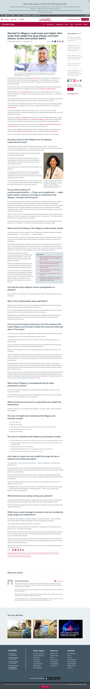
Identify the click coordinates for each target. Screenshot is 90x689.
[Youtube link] (74, 81)
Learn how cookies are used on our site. (77, 684)
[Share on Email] (62, 41)
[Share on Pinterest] (57, 41)
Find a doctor (36, 657)
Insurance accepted (38, 663)
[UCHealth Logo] (12, 650)
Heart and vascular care (35, 553)
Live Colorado (78, 24)
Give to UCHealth (71, 659)
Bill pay (18, 15)
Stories (66, 24)
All (44, 24)
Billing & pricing (37, 665)
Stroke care (11, 556)
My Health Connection (74, 19)
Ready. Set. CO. (36, 15)
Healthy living (59, 24)
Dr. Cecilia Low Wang (22, 92)
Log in (86, 19)
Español (87, 15)
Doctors (6, 19)
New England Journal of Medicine (23, 131)
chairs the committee (21, 117)
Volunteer (69, 657)
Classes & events (54, 655)
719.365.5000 (13, 663)
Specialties (14, 19)
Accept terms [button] (45, 686)
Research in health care (51, 553)
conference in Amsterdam (51, 131)
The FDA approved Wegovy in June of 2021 (41, 119)
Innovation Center (71, 661)
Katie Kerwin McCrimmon (15, 41)
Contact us (70, 667)
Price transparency (37, 667)
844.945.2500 (13, 668)
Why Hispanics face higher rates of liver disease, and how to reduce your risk (74, 39)
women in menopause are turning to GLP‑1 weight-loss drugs (51, 279)
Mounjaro (12, 410)
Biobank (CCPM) (71, 665)
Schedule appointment (38, 655)
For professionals (54, 663)
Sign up (70, 89)
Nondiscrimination (71, 663)
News (71, 24)
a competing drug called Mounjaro (47, 89)
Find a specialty (37, 661)
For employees (53, 661)
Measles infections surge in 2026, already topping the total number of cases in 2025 (74, 57)
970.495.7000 (13, 659)
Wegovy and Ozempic (34, 78)
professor (21, 105)
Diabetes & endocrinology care (17, 553)
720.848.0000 (13, 655)
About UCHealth (71, 653)
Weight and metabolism (23, 556)
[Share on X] (55, 41)
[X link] (71, 81)
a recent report (37, 376)
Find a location (36, 659)
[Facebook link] (68, 81)
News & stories (53, 665)
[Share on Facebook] (52, 41)
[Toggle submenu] (2, 19)
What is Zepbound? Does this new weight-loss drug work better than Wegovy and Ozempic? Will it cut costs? (51, 258)
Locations (21, 19)
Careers (13, 15)
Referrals (7, 15)
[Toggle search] (2, 15)
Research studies (27, 15)
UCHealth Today (8, 24)
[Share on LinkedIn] (60, 41)
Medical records (54, 653)
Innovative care (50, 24)
